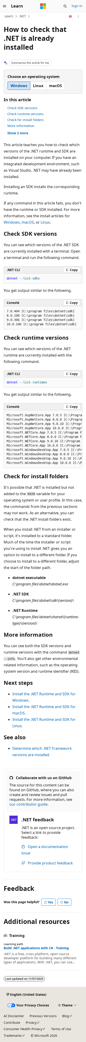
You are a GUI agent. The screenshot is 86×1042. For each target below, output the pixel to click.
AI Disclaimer (14, 1016)
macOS (28, 222)
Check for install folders (25, 120)
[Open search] (65, 6)
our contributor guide (28, 804)
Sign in (77, 6)
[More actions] (78, 16)
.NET (22, 16)
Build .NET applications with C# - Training (36, 948)
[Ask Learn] (70, 16)
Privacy (31, 1022)
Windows (12, 222)
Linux (45, 222)
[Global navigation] (4, 6)
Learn (9, 16)
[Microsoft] (43, 6)
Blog (65, 1016)
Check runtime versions (25, 114)
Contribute (12, 1022)
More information (20, 126)
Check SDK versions (22, 108)
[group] (43, 439)
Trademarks (13, 1035)
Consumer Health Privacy (23, 1029)
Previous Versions (43, 1016)
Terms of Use (61, 1029)
